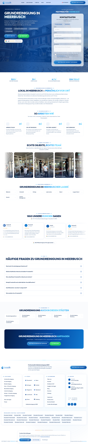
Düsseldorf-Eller (59, 415)
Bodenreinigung (7, 383)
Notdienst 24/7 (50, 383)
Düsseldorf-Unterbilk (8, 422)
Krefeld (37, 385)
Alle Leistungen (7, 399)
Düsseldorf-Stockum (77, 419)
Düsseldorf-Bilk (17, 415)
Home (22, 2)
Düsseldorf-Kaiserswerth (67, 417)
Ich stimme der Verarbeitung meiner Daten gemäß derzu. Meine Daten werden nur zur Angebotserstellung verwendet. (67, 56)
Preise (5, 401)
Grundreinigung (7, 381)
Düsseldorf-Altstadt (8, 415)
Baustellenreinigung (8, 388)
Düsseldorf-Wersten (66, 422)
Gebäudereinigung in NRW (32, 404)
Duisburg (38, 399)
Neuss (37, 380)
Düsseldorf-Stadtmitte (66, 419)
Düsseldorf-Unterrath (19, 422)
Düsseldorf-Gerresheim (22, 417)
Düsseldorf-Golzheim (33, 417)
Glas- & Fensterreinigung (10, 386)
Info (42, 2)
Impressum (49, 397)
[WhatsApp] (75, 404)
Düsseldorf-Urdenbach (30, 422)
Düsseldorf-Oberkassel (34, 419)
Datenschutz (50, 399)
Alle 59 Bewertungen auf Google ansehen (45, 242)
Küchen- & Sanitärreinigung (10, 393)
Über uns (49, 379)
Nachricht (67, 44)
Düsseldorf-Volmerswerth (55, 422)
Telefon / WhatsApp (67, 38)
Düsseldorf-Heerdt (56, 417)
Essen (28, 399)
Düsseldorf (29, 380)
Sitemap (49, 393)
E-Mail (67, 32)
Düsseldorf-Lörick (78, 417)
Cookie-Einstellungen (52, 404)
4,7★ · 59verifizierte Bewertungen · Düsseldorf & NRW (44, 218)
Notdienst (65, 2)
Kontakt (48, 2)
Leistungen (29, 2)
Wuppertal (29, 389)
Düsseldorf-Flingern (69, 415)
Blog (48, 388)
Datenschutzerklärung (61, 55)
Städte (37, 2)
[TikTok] (72, 404)
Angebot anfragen (51, 386)
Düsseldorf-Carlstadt (27, 415)
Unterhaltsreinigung (9, 379)
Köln (37, 394)
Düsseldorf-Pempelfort (46, 419)
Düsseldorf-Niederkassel (22, 419)
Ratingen (29, 385)
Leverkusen (29, 394)
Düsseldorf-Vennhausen (42, 422)
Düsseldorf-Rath (56, 419)
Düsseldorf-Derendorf (38, 415)
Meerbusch (38, 389)
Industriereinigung (8, 391)
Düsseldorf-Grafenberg (45, 417)
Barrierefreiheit (51, 401)
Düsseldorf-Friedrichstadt (9, 417)
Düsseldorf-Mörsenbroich (9, 419)
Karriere (49, 391)
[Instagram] (69, 404)
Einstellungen (45, 439)
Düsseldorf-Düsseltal (49, 415)
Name (67, 26)
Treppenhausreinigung (9, 395)
